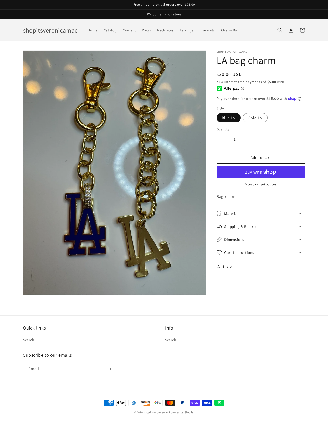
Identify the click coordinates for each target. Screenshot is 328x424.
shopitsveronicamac (156, 412)
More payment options (260, 184)
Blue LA (228, 117)
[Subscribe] (109, 369)
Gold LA (255, 117)
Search (28, 339)
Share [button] (227, 266)
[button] (279, 30)
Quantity (223, 129)
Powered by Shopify (181, 412)
